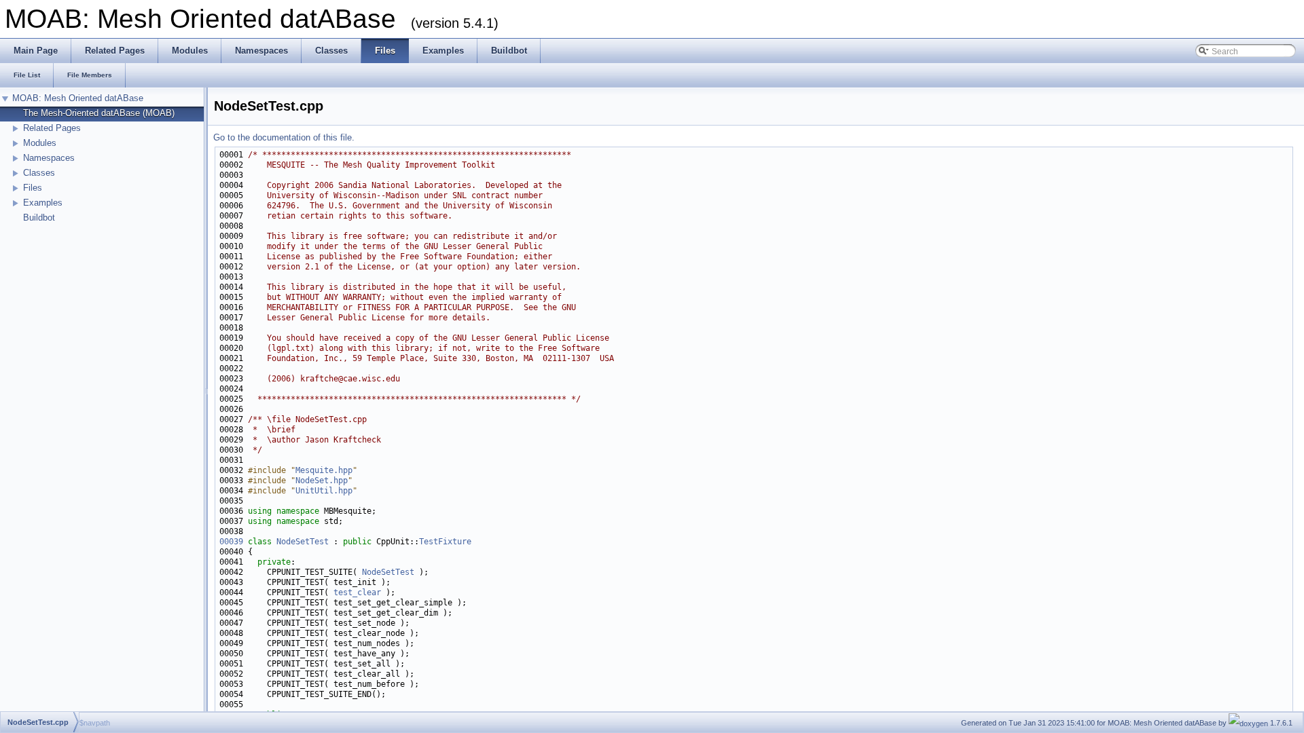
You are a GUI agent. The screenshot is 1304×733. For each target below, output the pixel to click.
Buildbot (39, 217)
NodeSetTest (302, 541)
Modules (39, 143)
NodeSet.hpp (321, 480)
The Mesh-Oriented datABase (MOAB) (99, 113)
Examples (42, 203)
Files (32, 188)
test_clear (357, 592)
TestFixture (445, 541)
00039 (231, 541)
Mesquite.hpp (323, 470)
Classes (39, 173)
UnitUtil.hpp (323, 490)
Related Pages (52, 128)
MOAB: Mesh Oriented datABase (77, 98)
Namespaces (49, 158)
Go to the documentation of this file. (284, 137)
